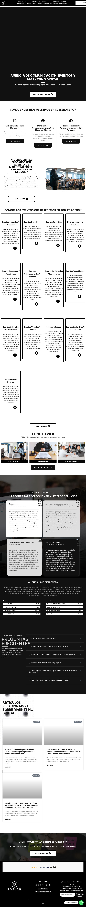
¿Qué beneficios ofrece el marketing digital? (45, 662)
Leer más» (8, 767)
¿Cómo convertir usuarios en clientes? (43, 638)
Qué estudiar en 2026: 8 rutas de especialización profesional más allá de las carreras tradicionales (63, 752)
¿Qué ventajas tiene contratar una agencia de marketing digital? (52, 654)
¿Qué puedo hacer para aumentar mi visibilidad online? (48, 646)
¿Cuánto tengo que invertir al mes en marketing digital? (49, 680)
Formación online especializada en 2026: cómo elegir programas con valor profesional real (20, 752)
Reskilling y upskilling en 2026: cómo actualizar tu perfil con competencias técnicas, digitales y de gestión (21, 805)
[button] (45, 179)
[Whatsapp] (81, 902)
